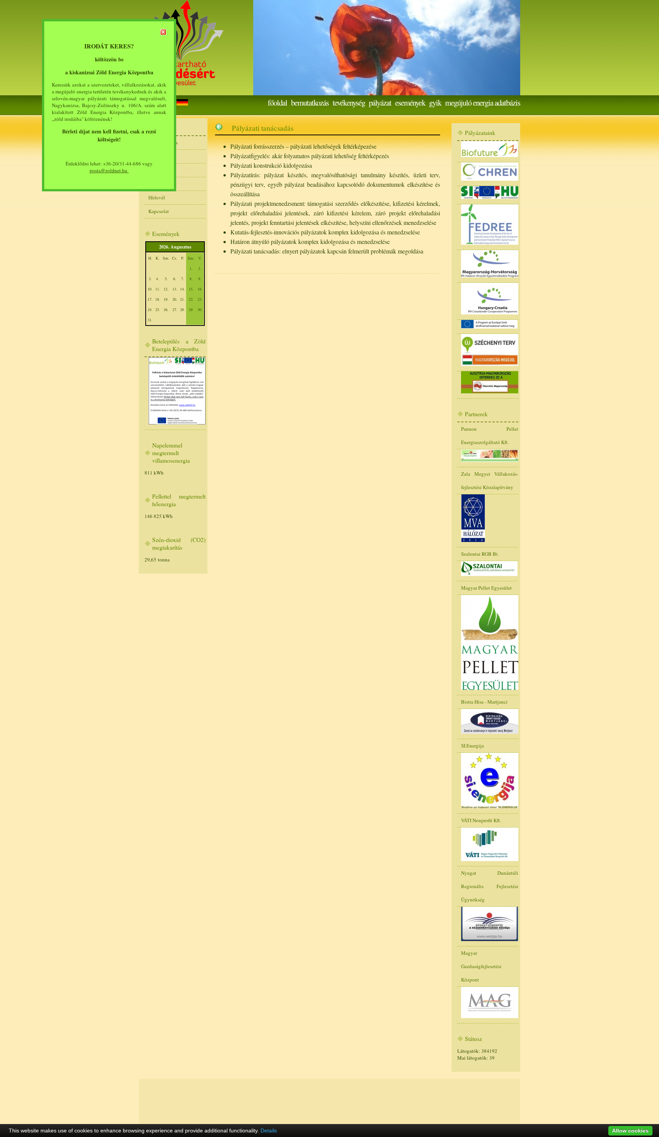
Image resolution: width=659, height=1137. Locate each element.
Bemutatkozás (310, 102)
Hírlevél (156, 197)
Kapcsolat (158, 211)
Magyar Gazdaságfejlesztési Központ (481, 966)
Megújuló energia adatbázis (482, 102)
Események (410, 102)
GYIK (435, 102)
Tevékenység (349, 102)
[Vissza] (219, 128)
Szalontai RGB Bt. (480, 553)
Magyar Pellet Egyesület (486, 587)
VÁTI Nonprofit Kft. (481, 820)
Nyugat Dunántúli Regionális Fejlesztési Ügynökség (489, 886)
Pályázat (380, 102)
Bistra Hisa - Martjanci (484, 701)
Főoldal (277, 102)
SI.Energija (472, 745)
